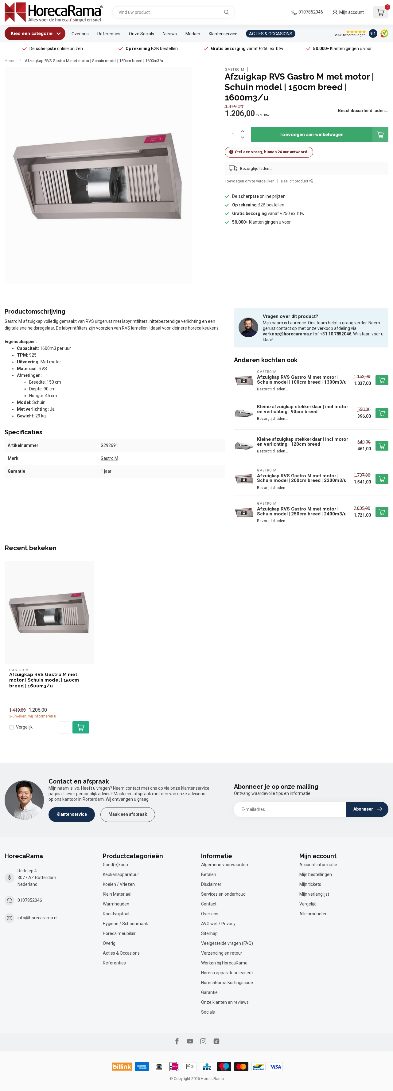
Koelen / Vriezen (119, 884)
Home (10, 60)
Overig (109, 943)
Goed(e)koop (115, 864)
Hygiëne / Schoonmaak (125, 923)
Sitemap (209, 933)
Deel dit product (295, 181)
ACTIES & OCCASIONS (270, 33)
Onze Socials (141, 33)
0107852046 (310, 12)
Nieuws (170, 33)
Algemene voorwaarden (224, 864)
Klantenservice (223, 33)
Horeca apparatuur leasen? (227, 972)
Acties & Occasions (121, 953)
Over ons (80, 33)
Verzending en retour (221, 953)
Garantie (209, 992)
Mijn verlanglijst (314, 894)
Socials (208, 1012)
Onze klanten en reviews (225, 1002)
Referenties (108, 33)
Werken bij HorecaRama (224, 962)
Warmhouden (116, 903)
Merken (192, 33)
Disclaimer (211, 884)
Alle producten (313, 913)
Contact (208, 903)
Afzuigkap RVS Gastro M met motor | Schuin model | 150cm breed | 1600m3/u (94, 60)
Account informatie (318, 864)
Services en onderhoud (223, 894)
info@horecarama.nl (37, 917)
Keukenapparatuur (121, 874)
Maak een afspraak (127, 814)
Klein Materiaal (117, 894)
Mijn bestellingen (315, 874)
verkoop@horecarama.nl (288, 333)
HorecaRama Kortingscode (227, 982)
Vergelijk (24, 727)
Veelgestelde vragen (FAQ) (227, 943)
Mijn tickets (310, 884)
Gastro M (234, 69)
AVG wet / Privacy (218, 923)
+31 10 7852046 (335, 333)
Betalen (208, 874)
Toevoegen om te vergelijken (249, 181)
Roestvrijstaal (116, 913)
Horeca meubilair (119, 933)
